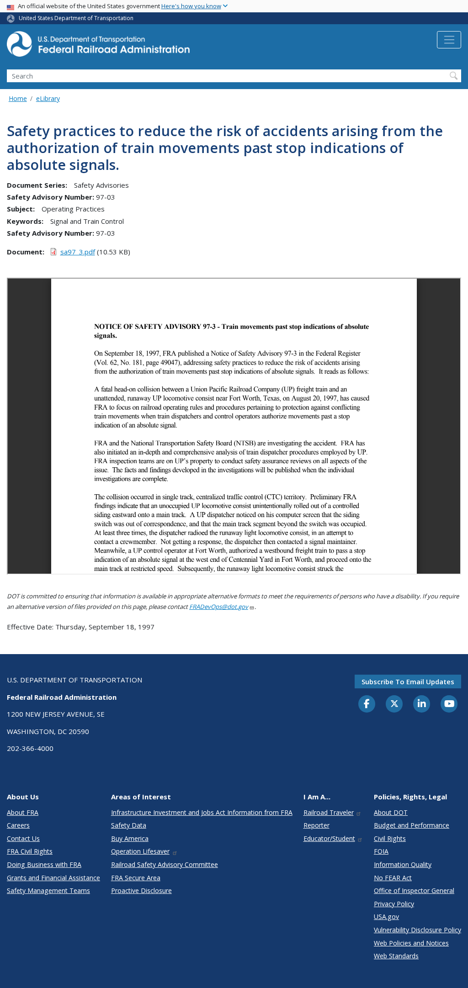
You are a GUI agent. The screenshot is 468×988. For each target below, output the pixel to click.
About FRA (22, 812)
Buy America (130, 838)
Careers (18, 825)
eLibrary (48, 98)
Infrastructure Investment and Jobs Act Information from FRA (201, 812)
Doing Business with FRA (44, 864)
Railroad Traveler (328, 812)
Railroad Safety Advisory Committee (164, 864)
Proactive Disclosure (141, 890)
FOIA (381, 851)
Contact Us (23, 838)
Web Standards (396, 955)
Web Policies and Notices (411, 943)
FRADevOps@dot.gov (218, 606)
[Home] (98, 46)
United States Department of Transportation (76, 18)
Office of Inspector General (414, 890)
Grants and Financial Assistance (53, 877)
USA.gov (386, 916)
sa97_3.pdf (77, 251)
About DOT (391, 812)
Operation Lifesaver (140, 851)
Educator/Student (329, 838)
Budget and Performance (411, 825)
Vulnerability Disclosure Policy (417, 929)
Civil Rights (390, 838)
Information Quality (402, 864)
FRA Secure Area (135, 877)
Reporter (316, 825)
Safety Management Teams (48, 890)
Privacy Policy (394, 903)
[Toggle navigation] (449, 39)
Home (18, 98)
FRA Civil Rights (30, 851)
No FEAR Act (393, 877)
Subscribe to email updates (408, 681)
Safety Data (128, 825)
